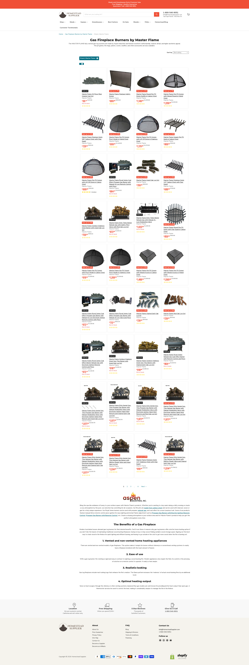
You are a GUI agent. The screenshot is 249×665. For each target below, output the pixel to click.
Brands (136, 22)
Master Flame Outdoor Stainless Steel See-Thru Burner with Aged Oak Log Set (120, 361)
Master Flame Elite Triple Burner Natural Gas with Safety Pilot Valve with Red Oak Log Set (120, 225)
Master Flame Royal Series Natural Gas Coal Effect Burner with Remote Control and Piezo (174, 357)
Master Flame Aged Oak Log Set (147, 180)
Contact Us (96, 641)
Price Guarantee (97, 632)
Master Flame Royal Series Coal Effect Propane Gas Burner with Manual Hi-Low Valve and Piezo (120, 316)
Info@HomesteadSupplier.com (172, 15)
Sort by (169, 52)
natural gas (142, 510)
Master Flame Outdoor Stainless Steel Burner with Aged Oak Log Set (93, 228)
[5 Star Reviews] (140, 608)
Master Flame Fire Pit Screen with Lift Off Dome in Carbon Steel (92, 182)
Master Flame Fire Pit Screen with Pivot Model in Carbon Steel (93, 271)
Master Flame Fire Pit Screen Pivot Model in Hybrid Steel (119, 138)
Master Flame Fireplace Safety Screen (119, 95)
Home (61, 34)
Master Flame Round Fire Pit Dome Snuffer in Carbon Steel (146, 95)
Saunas (83, 22)
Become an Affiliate (99, 646)
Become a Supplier (98, 643)
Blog (127, 629)
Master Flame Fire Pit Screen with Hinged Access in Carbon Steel (146, 272)
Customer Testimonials (69, 28)
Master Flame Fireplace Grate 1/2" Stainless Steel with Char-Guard (147, 462)
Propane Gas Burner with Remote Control (101, 515)
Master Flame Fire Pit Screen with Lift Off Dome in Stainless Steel (146, 139)
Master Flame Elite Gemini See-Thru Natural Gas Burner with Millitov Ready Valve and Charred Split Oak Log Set (175, 460)
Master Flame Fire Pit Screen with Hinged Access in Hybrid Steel (174, 272)
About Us (95, 629)
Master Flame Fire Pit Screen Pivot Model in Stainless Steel (119, 271)
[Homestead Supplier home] (70, 14)
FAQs (147, 22)
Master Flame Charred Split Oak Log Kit (147, 315)
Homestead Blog (161, 22)
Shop (62, 22)
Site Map (95, 638)
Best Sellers (113, 22)
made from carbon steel (153, 508)
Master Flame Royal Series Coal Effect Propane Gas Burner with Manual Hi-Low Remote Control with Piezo (120, 183)
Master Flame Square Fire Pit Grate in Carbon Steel (174, 138)
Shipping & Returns (131, 632)
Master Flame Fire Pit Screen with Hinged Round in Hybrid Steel (174, 96)
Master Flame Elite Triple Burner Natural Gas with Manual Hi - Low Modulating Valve (147, 220)
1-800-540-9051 (165, 632)
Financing (128, 638)
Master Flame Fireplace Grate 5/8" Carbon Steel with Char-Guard (92, 139)
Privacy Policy (96, 635)
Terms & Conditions (132, 635)
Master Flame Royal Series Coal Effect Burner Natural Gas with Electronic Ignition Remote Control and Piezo (93, 364)
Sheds (72, 22)
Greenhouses (97, 22)
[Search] (156, 14)
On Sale (126, 22)
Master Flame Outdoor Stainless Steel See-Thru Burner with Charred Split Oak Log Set (147, 363)
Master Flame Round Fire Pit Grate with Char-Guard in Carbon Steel (174, 229)
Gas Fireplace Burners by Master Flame (78, 34)
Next (143, 486)
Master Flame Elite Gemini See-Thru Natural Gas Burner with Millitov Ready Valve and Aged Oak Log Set (120, 461)
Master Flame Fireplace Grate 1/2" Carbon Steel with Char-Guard (174, 182)
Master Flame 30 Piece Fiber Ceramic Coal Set (92, 95)
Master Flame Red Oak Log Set (174, 314)
